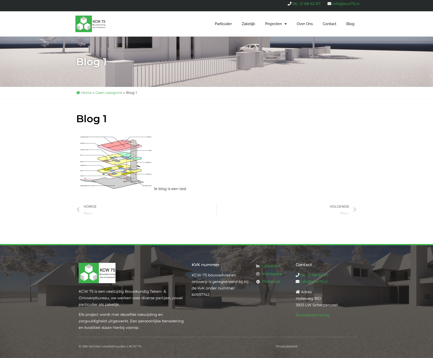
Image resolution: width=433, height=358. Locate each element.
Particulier (223, 24)
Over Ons (305, 24)
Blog (350, 24)
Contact (329, 24)
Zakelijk (248, 24)
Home (86, 93)
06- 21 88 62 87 (306, 3)
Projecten (273, 24)
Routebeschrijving (313, 315)
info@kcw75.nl (345, 3)
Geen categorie (108, 93)
